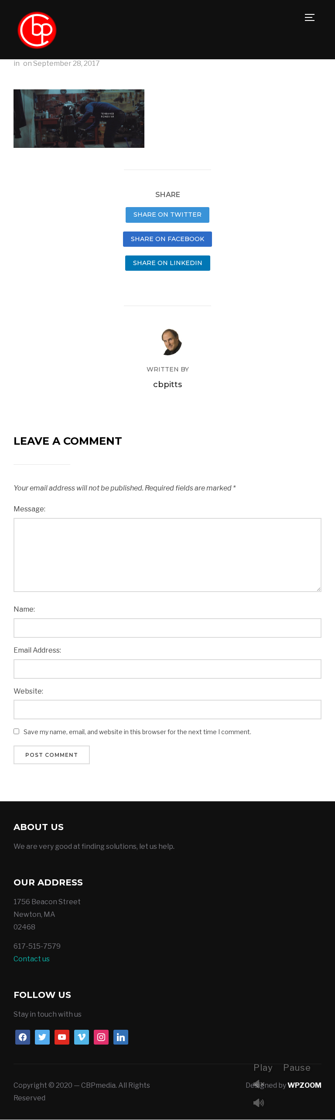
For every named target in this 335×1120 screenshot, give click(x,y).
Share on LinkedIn (167, 263)
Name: (24, 609)
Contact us (32, 959)
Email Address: (37, 650)
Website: (28, 691)
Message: (29, 509)
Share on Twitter (167, 214)
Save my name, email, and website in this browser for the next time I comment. (137, 731)
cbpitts (167, 384)
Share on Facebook (167, 239)
